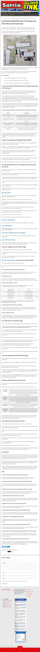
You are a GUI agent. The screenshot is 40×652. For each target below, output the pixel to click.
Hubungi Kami (12, 14)
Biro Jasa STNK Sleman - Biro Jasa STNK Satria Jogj (20, 623)
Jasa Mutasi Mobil (11, 18)
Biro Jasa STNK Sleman (11, 12)
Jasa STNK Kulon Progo (8, 240)
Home (7, 18)
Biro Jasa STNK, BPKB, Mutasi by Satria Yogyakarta (20, 602)
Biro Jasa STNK (4, 12)
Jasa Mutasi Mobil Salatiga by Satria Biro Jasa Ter (20, 611)
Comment (4, 563)
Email (4, 576)
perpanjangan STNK (23, 195)
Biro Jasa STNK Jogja (5, 14)
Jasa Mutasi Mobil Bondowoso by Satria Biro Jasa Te (19, 630)
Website (3, 578)
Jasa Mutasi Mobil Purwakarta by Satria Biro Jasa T (19, 614)
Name (4, 573)
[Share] (39, 13)
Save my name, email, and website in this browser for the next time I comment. (15, 581)
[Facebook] (39, 6)
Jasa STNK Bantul (7, 225)
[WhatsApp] (39, 11)
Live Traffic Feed (21, 599)
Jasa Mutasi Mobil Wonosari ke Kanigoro (14, 233)
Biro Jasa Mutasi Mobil (8, 260)
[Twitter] (39, 9)
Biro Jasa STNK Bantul (20, 12)
